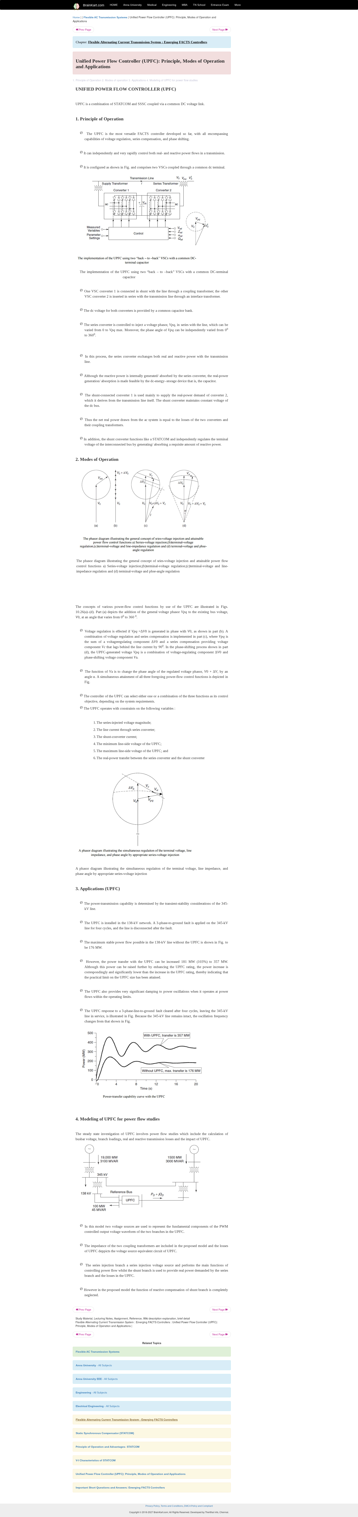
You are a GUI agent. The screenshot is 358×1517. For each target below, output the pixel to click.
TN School (199, 4)
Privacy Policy (152, 1506)
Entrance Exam (220, 4)
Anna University (132, 4)
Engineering (169, 4)
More (238, 4)
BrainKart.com (93, 5)
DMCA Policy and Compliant (198, 1506)
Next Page (218, 29)
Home (76, 17)
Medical (151, 4)
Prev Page (84, 29)
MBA (184, 4)
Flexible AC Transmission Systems (105, 17)
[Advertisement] (260, 71)
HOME (114, 4)
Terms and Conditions (172, 1506)
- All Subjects (94, 1365)
